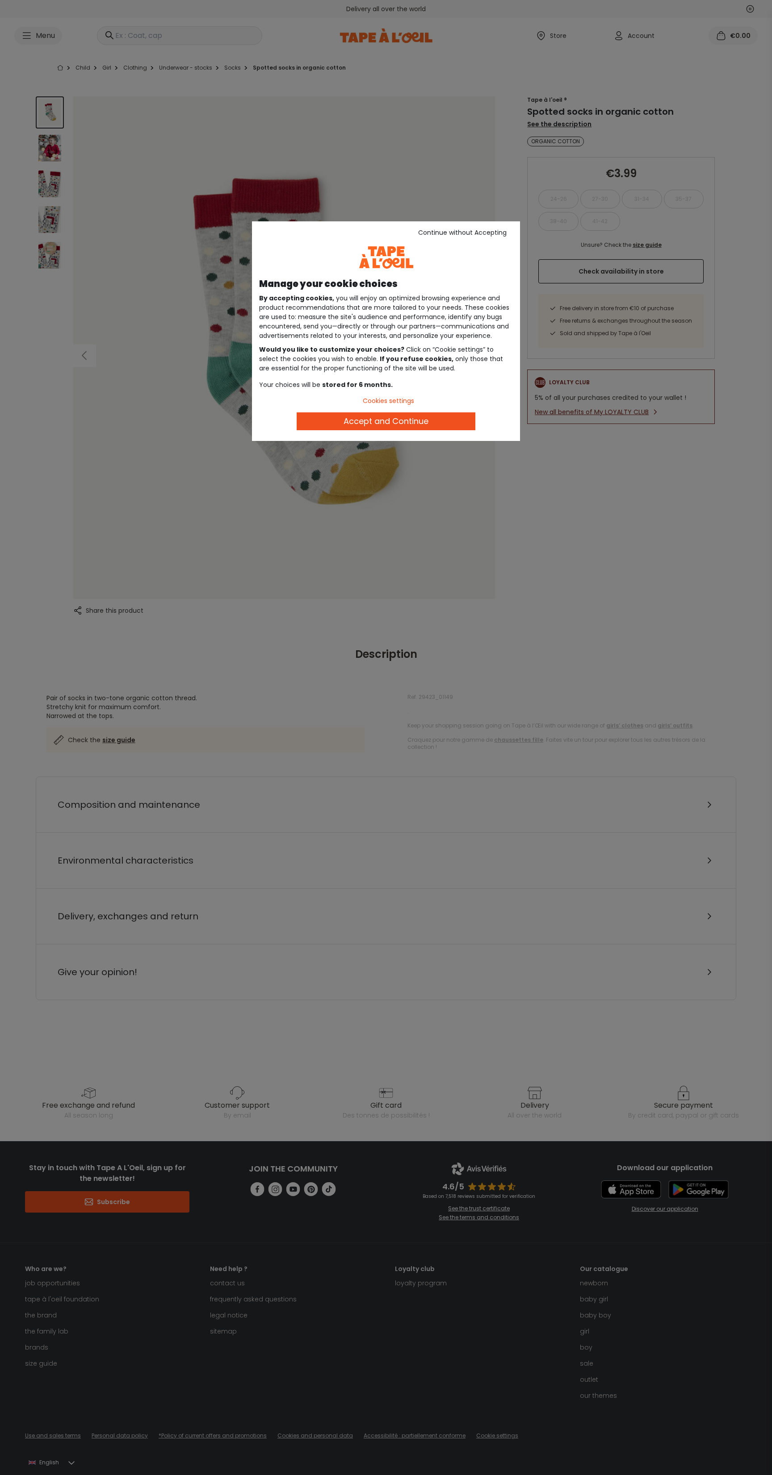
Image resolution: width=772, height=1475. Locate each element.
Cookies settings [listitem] (388, 400)
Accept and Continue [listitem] (386, 421)
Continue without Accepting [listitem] (462, 232)
